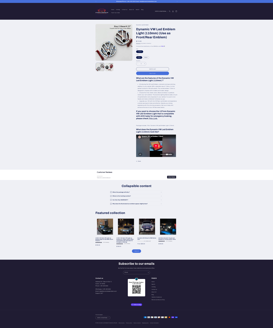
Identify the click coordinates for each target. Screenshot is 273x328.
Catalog (154, 286)
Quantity (138, 60)
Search (153, 284)
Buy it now (153, 73)
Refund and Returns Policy (158, 299)
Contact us (154, 289)
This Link (152, 118)
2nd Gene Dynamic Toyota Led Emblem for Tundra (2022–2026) (167, 238)
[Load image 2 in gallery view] (109, 67)
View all (136, 251)
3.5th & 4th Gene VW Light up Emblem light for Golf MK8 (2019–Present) (104, 239)
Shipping (138, 43)
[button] (169, 11)
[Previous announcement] (95, 1)
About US (154, 292)
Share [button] (139, 161)
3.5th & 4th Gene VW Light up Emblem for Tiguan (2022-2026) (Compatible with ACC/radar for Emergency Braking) (125, 239)
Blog (153, 294)
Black (146, 57)
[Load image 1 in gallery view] (100, 67)
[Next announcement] (177, 1)
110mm (140, 51)
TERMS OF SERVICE (157, 297)
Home (153, 281)
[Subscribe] (148, 272)
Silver (139, 57)
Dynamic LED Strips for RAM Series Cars (146, 238)
